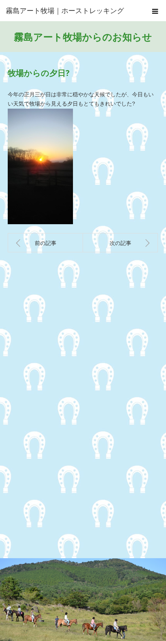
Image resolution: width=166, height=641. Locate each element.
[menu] (155, 11)
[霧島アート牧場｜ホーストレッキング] (71, 11)
